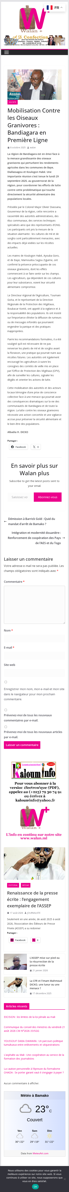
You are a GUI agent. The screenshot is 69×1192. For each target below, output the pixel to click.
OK (35, 1186)
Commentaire (14, 582)
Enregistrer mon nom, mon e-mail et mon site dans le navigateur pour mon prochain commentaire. (34, 694)
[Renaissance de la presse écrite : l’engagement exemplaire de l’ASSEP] (34, 863)
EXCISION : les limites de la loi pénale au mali (29, 1017)
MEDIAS (25, 885)
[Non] (64, 1179)
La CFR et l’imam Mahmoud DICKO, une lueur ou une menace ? (46, 984)
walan (33, 147)
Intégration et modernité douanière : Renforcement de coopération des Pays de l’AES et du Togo (34, 538)
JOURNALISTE (33, 912)
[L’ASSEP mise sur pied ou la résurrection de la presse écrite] (15, 964)
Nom (8, 630)
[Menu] (6, 52)
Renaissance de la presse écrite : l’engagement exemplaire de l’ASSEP (32, 899)
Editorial (13, 885)
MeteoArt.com (40, 1153)
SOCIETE (12, 102)
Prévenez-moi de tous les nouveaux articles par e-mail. (33, 734)
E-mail (9, 648)
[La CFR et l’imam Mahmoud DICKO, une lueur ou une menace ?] (15, 987)
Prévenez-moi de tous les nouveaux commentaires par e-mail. (28, 717)
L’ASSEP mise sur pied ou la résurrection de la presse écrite (45, 961)
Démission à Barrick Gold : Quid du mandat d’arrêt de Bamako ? (31, 521)
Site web (9, 665)
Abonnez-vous (47, 497)
